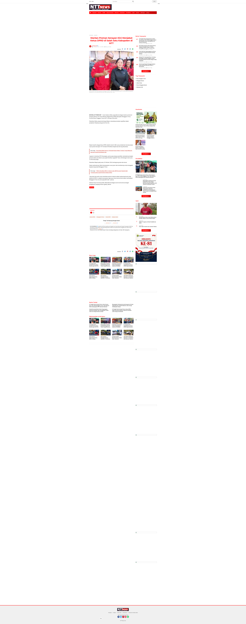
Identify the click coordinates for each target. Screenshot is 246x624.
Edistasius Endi (140, 87)
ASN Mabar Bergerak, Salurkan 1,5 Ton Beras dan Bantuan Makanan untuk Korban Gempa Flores (128, 277)
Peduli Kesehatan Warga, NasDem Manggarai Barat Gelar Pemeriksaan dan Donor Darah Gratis (151, 137)
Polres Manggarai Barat (142, 85)
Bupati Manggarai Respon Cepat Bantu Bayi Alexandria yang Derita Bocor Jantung (140, 148)
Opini (133, 12)
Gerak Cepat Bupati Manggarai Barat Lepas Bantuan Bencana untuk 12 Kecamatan (147, 65)
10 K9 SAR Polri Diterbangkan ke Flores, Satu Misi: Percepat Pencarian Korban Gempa (147, 52)
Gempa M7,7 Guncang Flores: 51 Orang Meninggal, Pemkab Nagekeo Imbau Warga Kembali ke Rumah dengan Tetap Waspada (148, 59)
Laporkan (100, 228)
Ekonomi (117, 12)
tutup (87, 3)
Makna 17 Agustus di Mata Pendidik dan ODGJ (147, 319)
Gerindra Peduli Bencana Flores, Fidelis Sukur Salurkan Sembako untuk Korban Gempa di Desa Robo (117, 277)
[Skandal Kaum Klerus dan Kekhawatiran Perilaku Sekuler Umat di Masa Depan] (146, 305)
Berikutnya (92, 187)
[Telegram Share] (130, 49)
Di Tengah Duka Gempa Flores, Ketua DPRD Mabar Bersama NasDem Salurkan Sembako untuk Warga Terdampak (129, 265)
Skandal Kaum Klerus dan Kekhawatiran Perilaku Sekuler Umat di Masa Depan (147, 314)
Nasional (94, 12)
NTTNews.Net (94, 45)
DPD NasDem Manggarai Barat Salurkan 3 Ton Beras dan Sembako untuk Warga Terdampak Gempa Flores (105, 277)
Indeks (154, 1)
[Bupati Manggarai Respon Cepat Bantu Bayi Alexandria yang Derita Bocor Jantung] (140, 142)
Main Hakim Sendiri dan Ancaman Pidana (148, 322)
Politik (104, 12)
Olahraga (143, 12)
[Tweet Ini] (125, 49)
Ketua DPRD (92, 217)
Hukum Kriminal (110, 12)
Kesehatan (122, 12)
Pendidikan (128, 12)
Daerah (99, 12)
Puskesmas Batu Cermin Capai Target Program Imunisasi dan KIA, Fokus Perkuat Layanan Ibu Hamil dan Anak (146, 126)
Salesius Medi (115, 217)
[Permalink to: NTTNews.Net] (90, 46)
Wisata (137, 12)
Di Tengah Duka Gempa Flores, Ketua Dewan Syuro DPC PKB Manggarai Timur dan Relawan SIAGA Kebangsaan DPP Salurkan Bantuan (94, 265)
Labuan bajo (139, 83)
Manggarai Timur (100, 217)
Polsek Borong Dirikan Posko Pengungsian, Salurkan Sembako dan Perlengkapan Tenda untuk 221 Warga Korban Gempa (117, 265)
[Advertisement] (83, 22)
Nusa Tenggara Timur (141, 78)
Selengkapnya (146, 71)
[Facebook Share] (122, 49)
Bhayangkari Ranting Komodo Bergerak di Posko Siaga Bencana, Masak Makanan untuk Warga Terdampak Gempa (105, 265)
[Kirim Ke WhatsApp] (133, 49)
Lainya (147, 12)
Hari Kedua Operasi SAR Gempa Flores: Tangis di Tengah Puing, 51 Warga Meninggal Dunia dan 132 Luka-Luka (147, 47)
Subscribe (115, 222)
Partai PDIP (108, 217)
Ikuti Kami (107, 222)
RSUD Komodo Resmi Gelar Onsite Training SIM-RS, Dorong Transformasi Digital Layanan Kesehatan (140, 137)
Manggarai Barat (140, 80)
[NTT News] (100, 7)
